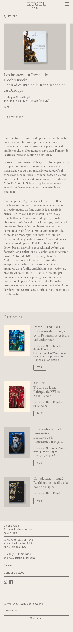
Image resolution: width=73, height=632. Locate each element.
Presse (8, 565)
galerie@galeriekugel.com (19, 558)
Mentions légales (14, 573)
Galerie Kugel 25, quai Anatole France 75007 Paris (18, 529)
